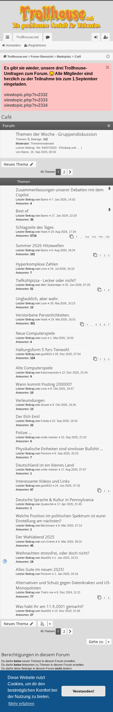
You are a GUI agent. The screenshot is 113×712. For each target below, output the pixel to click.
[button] (70, 172)
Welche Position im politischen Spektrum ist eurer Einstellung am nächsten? (61, 518)
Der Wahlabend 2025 (35, 536)
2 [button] (64, 171)
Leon (44, 268)
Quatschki (47, 504)
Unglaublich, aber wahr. (37, 298)
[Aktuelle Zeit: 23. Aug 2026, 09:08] (108, 57)
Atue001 (46, 557)
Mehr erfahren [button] (21, 703)
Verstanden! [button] (83, 691)
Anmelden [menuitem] (97, 38)
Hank (44, 231)
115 (107, 237)
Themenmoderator (42, 143)
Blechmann (48, 525)
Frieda (45, 420)
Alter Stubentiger (51, 284)
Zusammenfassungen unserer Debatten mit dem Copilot (60, 192)
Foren (49, 38)
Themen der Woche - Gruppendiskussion (56, 134)
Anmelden (13, 45)
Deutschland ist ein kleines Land (45, 465)
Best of (22, 210)
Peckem (46, 453)
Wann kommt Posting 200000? (44, 384)
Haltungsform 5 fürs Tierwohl (42, 349)
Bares (25, 151)
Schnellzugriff (9, 38)
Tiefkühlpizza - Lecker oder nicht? (46, 280)
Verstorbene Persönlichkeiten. (43, 315)
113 (94, 237)
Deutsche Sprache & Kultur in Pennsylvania (55, 499)
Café (6, 117)
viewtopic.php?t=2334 (26, 105)
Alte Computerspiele (34, 367)
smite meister (49, 437)
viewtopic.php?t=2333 (26, 100)
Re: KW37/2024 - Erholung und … (58, 147)
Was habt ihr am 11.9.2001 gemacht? (49, 606)
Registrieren (37, 45)
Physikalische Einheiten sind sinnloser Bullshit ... (59, 448)
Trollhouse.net (27, 37)
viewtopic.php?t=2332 (26, 94)
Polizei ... (24, 432)
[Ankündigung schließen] (107, 67)
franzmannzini (50, 372)
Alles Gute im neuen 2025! (40, 569)
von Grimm (48, 541)
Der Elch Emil (28, 416)
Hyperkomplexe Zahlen (37, 264)
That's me (47, 592)
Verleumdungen (30, 400)
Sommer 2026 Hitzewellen (40, 245)
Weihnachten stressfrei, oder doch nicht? (52, 553)
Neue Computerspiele (35, 333)
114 (100, 237)
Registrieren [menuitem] (107, 38)
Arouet (45, 404)
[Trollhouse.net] (56, 17)
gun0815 (46, 354)
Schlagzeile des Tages (35, 227)
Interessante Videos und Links (43, 481)
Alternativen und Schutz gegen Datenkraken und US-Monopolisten (63, 585)
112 (87, 237)
